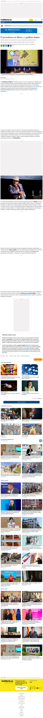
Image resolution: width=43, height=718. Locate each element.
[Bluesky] (6, 46)
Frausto (23, 208)
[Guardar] (13, 46)
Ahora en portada (4, 480)
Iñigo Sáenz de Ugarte (25, 421)
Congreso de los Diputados (25, 355)
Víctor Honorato (24, 497)
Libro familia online (33, 677)
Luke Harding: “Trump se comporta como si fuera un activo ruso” (31, 583)
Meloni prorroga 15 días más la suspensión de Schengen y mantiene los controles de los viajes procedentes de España (10, 512)
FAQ (21, 704)
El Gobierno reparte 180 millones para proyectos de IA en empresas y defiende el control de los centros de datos (31, 622)
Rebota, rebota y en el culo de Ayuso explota (31, 420)
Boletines (21, 712)
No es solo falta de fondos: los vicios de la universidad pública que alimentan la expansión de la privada (10, 548)
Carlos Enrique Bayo (27, 346)
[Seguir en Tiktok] (39, 688)
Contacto (21, 709)
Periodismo (11, 355)
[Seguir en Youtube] (37, 688)
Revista (21, 710)
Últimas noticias (4, 588)
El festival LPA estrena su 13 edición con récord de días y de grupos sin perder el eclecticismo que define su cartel (9, 640)
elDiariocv (23, 606)
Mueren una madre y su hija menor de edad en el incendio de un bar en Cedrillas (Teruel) (10, 475)
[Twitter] (8, 46)
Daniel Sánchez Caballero (5, 550)
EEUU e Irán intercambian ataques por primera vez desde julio (9, 565)
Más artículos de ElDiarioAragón (7, 439)
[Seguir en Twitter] (31, 688)
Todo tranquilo (25, 435)
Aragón (3, 22)
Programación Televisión (39, 677)
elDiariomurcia (3, 606)
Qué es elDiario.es (21, 693)
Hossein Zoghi (24, 568)
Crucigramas (7, 677)
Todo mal (3, 435)
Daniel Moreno (35, 251)
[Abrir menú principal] (41, 19)
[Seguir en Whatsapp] (40, 688)
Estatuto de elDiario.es (21, 698)
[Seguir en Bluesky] (30, 688)
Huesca (18, 355)
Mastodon (21, 715)
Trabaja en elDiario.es (21, 696)
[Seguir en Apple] (31, 682)
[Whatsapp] (1, 46)
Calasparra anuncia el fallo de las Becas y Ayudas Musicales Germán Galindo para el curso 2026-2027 (10, 604)
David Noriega (24, 550)
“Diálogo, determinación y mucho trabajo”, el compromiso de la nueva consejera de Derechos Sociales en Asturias (11, 622)
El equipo (21, 695)
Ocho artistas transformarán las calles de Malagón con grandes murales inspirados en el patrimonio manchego (32, 658)
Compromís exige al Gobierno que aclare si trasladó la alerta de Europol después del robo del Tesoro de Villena (32, 604)
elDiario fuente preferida (28, 677)
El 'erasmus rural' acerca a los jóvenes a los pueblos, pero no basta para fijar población (10, 457)
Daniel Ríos (2, 532)
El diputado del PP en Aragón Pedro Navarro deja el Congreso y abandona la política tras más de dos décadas (31, 457)
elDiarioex (23, 642)
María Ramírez (24, 585)
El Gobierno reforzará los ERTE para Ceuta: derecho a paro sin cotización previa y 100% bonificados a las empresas (31, 512)
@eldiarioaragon (5, 440)
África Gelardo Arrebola (25, 532)
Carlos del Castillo (24, 624)
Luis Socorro (3, 642)
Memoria (24, 677)
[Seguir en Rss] (30, 689)
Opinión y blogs (8, 22)
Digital (15, 355)
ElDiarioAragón (3, 77)
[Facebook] (4, 46)
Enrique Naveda (26, 349)
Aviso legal (21, 701)
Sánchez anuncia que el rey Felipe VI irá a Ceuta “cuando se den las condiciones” (10, 495)
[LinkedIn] (11, 46)
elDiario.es (2, 567)
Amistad (16, 677)
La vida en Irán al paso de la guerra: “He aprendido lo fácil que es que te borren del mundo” (31, 566)
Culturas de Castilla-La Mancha (27, 660)
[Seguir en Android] (30, 682)
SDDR (10, 677)
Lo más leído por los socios (6, 405)
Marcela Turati (27, 294)
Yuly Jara (28, 550)
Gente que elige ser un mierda (7, 420)
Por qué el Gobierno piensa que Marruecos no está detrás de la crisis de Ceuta (32, 495)
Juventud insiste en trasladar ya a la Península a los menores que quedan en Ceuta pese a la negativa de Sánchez (26, 25)
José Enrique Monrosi (4, 497)
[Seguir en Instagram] (35, 688)
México (7, 355)
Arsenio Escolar (16, 337)
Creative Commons (22, 699)
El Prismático (3, 355)
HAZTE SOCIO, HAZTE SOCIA (21, 688)
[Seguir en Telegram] (34, 688)
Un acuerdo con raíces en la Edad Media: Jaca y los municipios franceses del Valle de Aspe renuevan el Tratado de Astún (32, 475)
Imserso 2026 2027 (20, 677)
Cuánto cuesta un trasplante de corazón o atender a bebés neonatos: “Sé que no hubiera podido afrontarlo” (32, 548)
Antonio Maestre (3, 421)
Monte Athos (13, 677)
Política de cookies (21, 707)
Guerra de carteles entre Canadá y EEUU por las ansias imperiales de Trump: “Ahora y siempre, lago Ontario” (10, 584)
